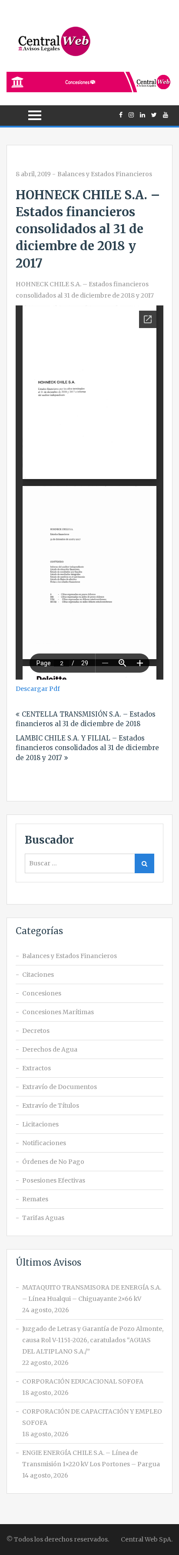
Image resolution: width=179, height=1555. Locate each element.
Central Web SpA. (146, 1539)
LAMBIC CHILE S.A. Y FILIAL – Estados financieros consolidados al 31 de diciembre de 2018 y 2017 (87, 748)
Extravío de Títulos (50, 1105)
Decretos (36, 1031)
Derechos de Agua (49, 1049)
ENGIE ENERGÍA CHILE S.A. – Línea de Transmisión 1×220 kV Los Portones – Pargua (91, 1458)
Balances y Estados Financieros (104, 174)
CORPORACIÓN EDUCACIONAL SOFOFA (82, 1381)
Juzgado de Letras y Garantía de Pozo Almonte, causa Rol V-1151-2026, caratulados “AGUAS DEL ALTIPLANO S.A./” (92, 1340)
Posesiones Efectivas (53, 1180)
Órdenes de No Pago (53, 1162)
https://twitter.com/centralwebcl (154, 115)
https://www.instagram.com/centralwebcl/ (131, 115)
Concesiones (41, 993)
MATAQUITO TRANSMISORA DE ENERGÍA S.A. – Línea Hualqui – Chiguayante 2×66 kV (91, 1293)
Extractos (36, 1068)
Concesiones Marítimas (58, 1012)
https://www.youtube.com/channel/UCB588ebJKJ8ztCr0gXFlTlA (165, 115)
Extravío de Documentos (59, 1087)
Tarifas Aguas (43, 1218)
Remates (35, 1199)
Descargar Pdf (38, 689)
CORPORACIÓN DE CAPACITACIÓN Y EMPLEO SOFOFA (92, 1417)
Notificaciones (44, 1143)
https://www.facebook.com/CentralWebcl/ (121, 115)
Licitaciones (40, 1124)
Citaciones (38, 975)
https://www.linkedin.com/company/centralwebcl (142, 115)
